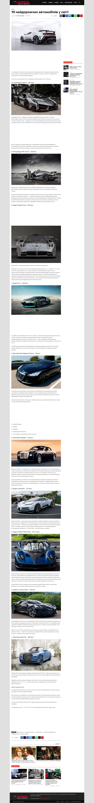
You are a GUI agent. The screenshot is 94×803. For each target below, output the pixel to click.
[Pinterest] (81, 15)
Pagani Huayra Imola (15, 733)
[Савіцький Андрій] (12, 16)
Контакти (62, 801)
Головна (44, 2)
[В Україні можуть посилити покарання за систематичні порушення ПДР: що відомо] (36, 774)
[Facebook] (61, 15)
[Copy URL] (78, 15)
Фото (61, 2)
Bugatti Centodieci (20, 732)
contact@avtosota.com (44, 798)
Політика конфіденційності (76, 801)
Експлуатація (68, 2)
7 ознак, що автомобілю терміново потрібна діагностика (76, 75)
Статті (75, 2)
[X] (63, 15)
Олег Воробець (18, 784)
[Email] (72, 15)
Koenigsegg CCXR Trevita (29, 732)
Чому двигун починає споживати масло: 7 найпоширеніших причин (76, 83)
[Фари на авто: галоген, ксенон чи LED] (65, 67)
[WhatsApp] (75, 15)
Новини (50, 2)
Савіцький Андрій (20, 15)
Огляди (56, 2)
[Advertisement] (36, 62)
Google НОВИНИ (28, 707)
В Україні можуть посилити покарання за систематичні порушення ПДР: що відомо (34, 782)
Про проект (67, 801)
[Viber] (66, 15)
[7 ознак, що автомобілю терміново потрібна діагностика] (65, 74)
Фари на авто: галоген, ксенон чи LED (76, 67)
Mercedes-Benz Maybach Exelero (50, 732)
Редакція (58, 801)
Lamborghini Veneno (39, 732)
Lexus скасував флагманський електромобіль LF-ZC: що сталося (18, 782)
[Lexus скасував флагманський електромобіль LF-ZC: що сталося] (19, 774)
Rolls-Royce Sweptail (24, 733)
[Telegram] (69, 15)
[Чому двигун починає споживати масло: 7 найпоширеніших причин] (65, 82)
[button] (79, 2)
